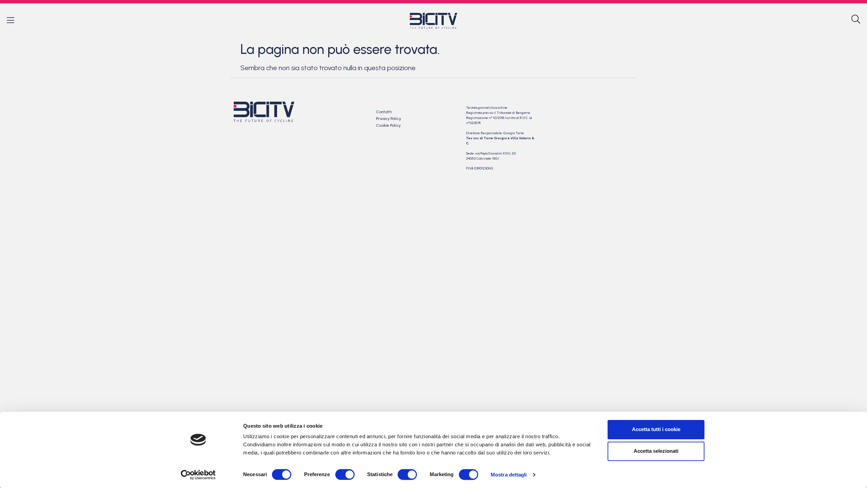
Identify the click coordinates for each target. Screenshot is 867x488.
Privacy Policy (388, 118)
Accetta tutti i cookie (656, 429)
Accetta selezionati (656, 451)
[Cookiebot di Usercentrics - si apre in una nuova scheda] (198, 475)
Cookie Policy (388, 125)
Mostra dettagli (509, 474)
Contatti (384, 111)
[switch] (345, 474)
